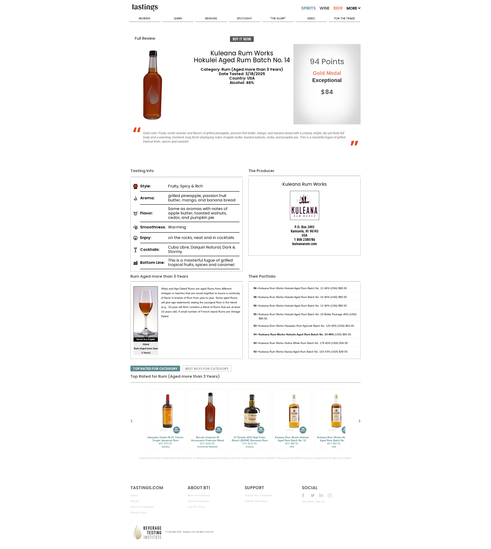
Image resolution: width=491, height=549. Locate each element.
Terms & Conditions (142, 506)
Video (311, 18)
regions (211, 18)
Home (134, 495)
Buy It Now (242, 39)
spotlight (244, 18)
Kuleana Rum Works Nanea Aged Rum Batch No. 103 (294, 351)
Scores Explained (198, 501)
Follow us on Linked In (323, 495)
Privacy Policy (138, 512)
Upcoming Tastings (332, 495)
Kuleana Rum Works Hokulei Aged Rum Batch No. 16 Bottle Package (303, 314)
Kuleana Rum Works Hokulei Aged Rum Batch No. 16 (294, 297)
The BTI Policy (196, 506)
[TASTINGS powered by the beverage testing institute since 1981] (144, 9)
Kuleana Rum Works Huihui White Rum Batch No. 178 (294, 343)
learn (178, 18)
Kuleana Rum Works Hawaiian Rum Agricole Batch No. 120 (298, 325)
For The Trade (344, 18)
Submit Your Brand (256, 501)
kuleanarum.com (304, 243)
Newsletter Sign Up (313, 501)
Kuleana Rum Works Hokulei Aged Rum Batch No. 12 (294, 288)
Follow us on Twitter (315, 495)
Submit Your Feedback (258, 495)
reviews (144, 18)
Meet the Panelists (199, 495)
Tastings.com (188, 532)
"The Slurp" (278, 18)
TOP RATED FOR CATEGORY (155, 368)
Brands (134, 501)
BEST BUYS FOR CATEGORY (207, 368)
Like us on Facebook (306, 495)
